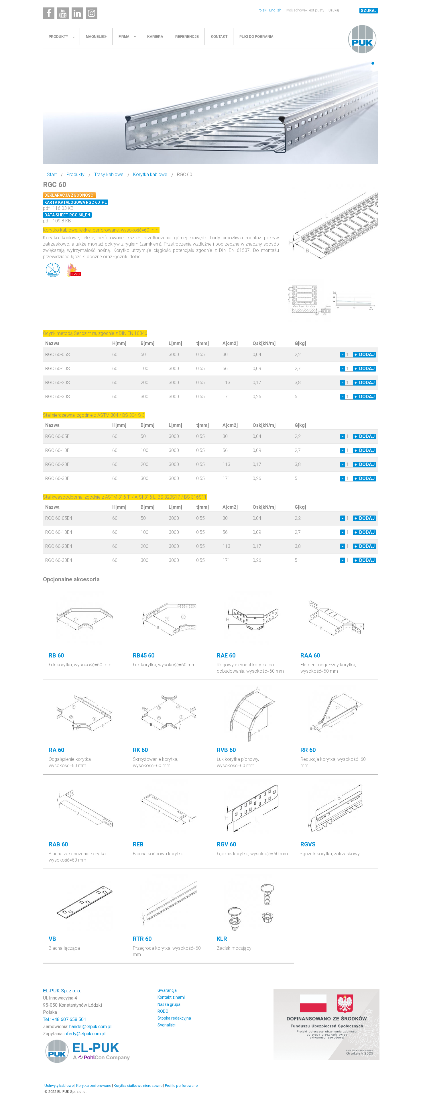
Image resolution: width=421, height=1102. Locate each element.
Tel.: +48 (52, 1019)
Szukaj (369, 10)
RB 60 (56, 655)
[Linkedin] (77, 13)
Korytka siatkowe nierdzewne (138, 1085)
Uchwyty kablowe (59, 1085)
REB (138, 844)
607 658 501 (73, 1019)
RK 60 (140, 749)
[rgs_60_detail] (309, 300)
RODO (163, 1011)
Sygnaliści (167, 1025)
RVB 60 (226, 749)
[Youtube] (63, 13)
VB (52, 938)
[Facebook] (48, 13)
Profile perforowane (181, 1085)
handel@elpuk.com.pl (90, 1026)
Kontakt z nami (171, 997)
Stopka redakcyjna (174, 1018)
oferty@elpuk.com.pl (84, 1033)
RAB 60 (58, 844)
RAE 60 (226, 655)
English (275, 10)
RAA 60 (310, 655)
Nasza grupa (169, 1004)
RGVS (308, 844)
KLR (222, 938)
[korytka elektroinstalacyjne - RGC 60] (333, 227)
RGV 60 (226, 844)
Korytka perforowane (93, 1085)
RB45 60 (143, 655)
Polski (262, 10)
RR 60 (308, 749)
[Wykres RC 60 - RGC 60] (354, 300)
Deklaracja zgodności (69, 195)
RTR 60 (142, 938)
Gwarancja (167, 990)
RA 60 (56, 749)
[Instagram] (91, 13)
